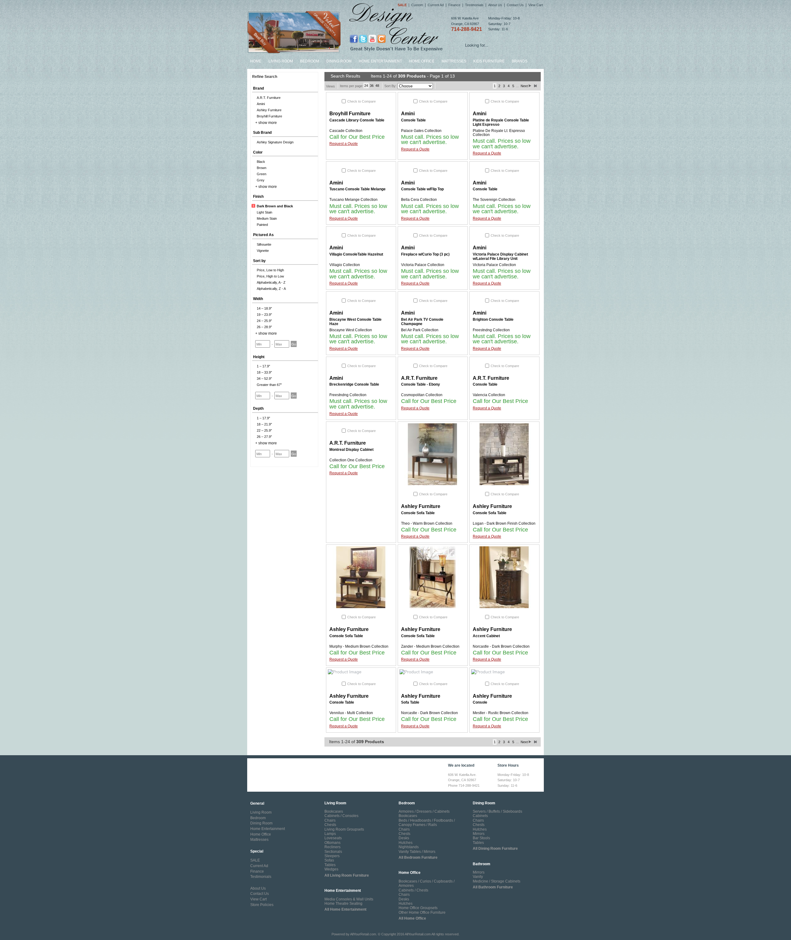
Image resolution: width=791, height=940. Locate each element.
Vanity (478, 876)
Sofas (329, 860)
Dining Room (339, 61)
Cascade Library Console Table (356, 120)
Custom (417, 5)
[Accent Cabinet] (504, 577)
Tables (330, 865)
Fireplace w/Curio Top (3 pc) (425, 254)
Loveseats (333, 838)
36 (372, 85)
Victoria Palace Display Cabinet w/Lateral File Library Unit (500, 256)
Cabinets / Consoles (341, 816)
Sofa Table (410, 702)
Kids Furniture (489, 61)
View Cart (535, 5)
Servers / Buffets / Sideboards (497, 811)
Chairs (330, 820)
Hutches (405, 842)
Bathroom (481, 864)
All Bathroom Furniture (493, 887)
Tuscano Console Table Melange (357, 189)
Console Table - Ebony (420, 384)
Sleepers (332, 856)
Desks (404, 838)
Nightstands (409, 847)
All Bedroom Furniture (418, 857)
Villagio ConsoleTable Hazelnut (356, 254)
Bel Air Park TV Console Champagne (422, 321)
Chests (330, 825)
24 (366, 85)
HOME (255, 61)
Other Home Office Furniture (422, 912)
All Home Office (412, 918)
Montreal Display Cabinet (351, 449)
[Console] (504, 672)
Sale (402, 5)
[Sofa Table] (433, 672)
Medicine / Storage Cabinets (496, 881)
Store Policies (261, 905)
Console (480, 702)
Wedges (331, 869)
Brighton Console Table (493, 319)
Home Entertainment (380, 61)
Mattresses (454, 61)
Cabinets (480, 816)
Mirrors (478, 834)
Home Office (421, 61)
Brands (519, 61)
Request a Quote (343, 144)
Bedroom (309, 61)
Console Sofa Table (418, 513)
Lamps (330, 834)
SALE (255, 860)
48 (377, 85)
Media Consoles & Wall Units (348, 899)
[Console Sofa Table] (433, 454)
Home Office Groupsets (418, 908)
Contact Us (515, 5)
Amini (408, 113)
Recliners (332, 847)
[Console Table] (361, 672)
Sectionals (333, 851)
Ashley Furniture (420, 506)
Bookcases (333, 811)
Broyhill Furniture (349, 113)
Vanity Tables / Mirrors (417, 851)
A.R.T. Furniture (419, 378)
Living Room (281, 61)
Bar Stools (481, 838)
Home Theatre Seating (343, 903)
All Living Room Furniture (346, 875)
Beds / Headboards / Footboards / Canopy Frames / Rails (427, 822)
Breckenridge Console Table (354, 384)
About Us (495, 5)
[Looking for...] (539, 46)
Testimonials (474, 5)
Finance (454, 5)
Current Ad (436, 5)
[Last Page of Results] (535, 86)
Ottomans (332, 842)
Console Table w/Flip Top (422, 189)
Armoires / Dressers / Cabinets (424, 811)
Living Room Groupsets (344, 829)
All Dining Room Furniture (495, 848)
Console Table (413, 120)
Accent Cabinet (486, 636)
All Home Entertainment (345, 909)
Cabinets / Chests (413, 890)
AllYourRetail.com (363, 934)
